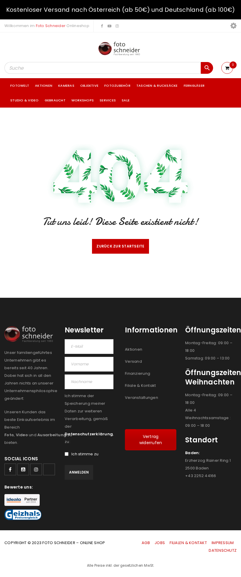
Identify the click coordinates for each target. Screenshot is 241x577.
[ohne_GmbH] (30, 334)
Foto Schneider (51, 26)
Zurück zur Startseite (120, 246)
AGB (146, 543)
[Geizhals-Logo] (22, 514)
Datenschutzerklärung (89, 434)
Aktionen (133, 349)
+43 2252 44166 (200, 476)
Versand (133, 361)
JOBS (160, 543)
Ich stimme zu (84, 454)
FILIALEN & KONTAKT (188, 543)
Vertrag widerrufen (150, 440)
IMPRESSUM (223, 543)
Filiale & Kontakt (140, 385)
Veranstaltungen (141, 397)
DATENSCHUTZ (223, 550)
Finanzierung (137, 373)
